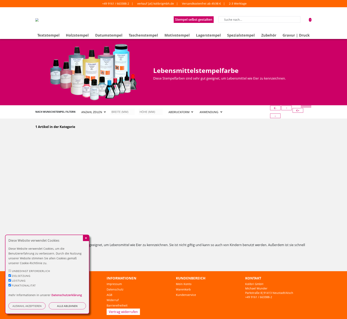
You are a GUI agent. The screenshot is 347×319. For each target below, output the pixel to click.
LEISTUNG (19, 280)
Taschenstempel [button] (143, 35)
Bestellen (56, 227)
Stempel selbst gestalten (193, 19)
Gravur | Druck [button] (296, 35)
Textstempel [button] (48, 35)
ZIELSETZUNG (21, 276)
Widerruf (113, 300)
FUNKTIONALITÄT (24, 285)
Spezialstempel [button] (241, 35)
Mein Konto (183, 284)
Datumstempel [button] (108, 35)
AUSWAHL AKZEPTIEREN (27, 306)
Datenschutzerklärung (66, 295)
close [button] (86, 238)
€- (275, 108)
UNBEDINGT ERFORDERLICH (31, 271)
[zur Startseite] (37, 19)
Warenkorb (183, 289)
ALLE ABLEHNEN (67, 306)
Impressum (114, 284)
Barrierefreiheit (117, 305)
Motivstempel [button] (177, 35)
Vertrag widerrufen (123, 312)
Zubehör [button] (268, 35)
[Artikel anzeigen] (56, 160)
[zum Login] (304, 19)
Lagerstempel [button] (208, 35)
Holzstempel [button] (77, 35)
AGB (109, 295)
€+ (297, 110)
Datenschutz (115, 289)
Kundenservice (186, 295)
